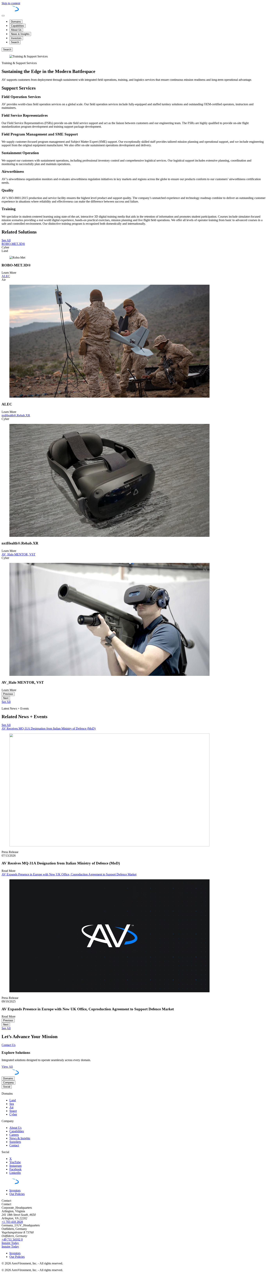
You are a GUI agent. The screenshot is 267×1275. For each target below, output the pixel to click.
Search (15, 42)
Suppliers (15, 1141)
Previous (8, 693)
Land (12, 1100)
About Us (16, 29)
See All (6, 1028)
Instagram (15, 1165)
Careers (14, 1134)
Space (13, 1110)
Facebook (15, 1169)
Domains (16, 21)
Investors (16, 38)
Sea (11, 1103)
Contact (14, 1145)
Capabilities (17, 25)
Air (11, 1107)
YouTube (15, 1162)
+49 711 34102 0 (12, 1239)
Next (5, 698)
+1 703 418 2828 (12, 1221)
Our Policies (17, 1194)
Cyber (13, 1114)
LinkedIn (15, 1172)
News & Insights (20, 34)
